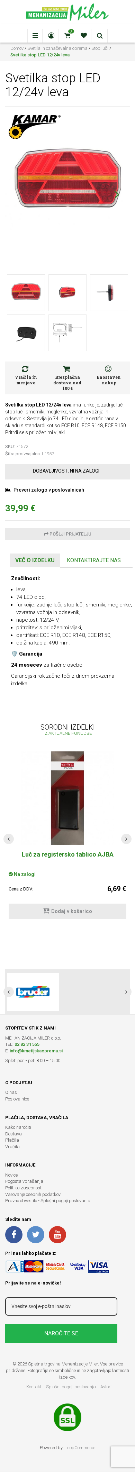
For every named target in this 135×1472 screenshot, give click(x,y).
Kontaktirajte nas (94, 560)
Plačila (12, 1140)
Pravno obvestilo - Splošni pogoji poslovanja (47, 1200)
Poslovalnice (17, 1098)
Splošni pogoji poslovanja (71, 1386)
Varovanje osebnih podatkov (33, 1194)
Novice (11, 1175)
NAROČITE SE (61, 1333)
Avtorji (106, 1386)
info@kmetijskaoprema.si (36, 1050)
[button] (116, 194)
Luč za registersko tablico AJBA (68, 854)
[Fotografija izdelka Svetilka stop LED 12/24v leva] (67, 182)
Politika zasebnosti (24, 1187)
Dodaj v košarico (71, 911)
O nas (11, 1092)
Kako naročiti (18, 1127)
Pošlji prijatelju (69, 534)
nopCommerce (81, 1447)
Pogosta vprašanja (24, 1181)
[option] (67, 992)
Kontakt (34, 1386)
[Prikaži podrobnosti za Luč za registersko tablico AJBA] (67, 798)
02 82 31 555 (27, 1044)
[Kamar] (34, 127)
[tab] (35, 561)
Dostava (13, 1133)
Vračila (12, 1146)
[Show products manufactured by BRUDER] (33, 992)
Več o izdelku (35, 560)
